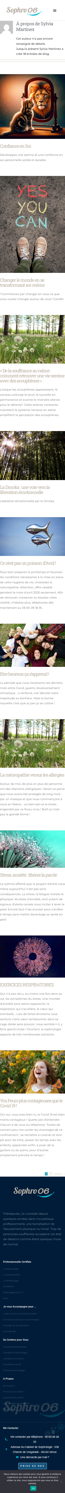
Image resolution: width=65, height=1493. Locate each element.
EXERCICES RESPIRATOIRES (27, 985)
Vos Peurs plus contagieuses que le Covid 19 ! (31, 1103)
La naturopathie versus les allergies (32, 775)
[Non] (61, 1481)
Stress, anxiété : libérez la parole (28, 875)
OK (33, 1488)
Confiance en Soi (15, 146)
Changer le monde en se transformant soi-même (22, 282)
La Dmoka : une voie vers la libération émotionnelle (25, 489)
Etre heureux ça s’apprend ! (24, 674)
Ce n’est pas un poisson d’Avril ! (28, 563)
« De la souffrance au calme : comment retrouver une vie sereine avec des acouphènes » (32, 375)
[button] (54, 10)
